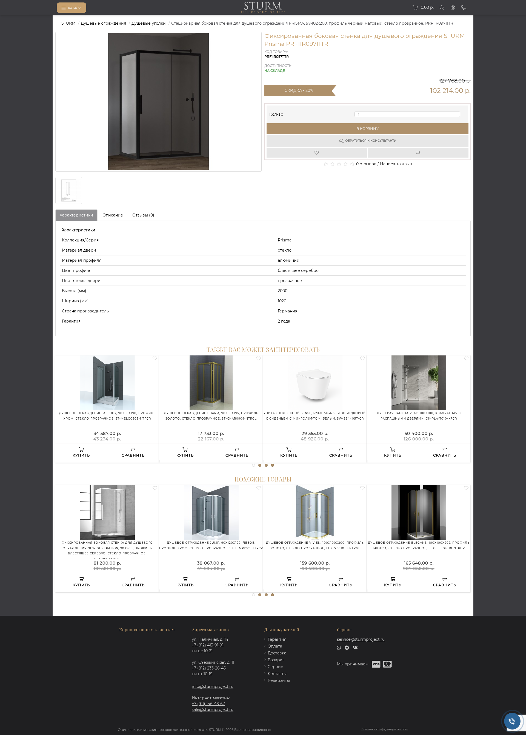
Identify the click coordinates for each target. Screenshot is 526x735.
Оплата (275, 646)
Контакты (277, 673)
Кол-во (276, 113)
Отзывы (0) (143, 215)
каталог (75, 7)
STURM (68, 23)
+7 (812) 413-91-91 (208, 645)
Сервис (275, 666)
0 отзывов (366, 163)
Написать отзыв (396, 163)
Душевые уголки (149, 23)
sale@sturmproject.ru (212, 709)
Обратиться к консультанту (370, 141)
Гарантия (277, 639)
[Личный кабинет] (453, 7)
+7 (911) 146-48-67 (208, 703)
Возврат (276, 659)
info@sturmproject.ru (212, 686)
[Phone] (464, 7)
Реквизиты (279, 680)
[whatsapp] (339, 647)
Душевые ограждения (103, 23)
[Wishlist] (317, 153)
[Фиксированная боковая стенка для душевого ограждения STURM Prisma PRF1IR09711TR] (68, 190)
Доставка (277, 653)
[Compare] (418, 153)
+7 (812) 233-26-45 (209, 668)
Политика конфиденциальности (384, 729)
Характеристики (76, 215)
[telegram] (347, 647)
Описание (112, 215)
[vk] (355, 647)
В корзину (367, 128)
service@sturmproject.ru (361, 639)
